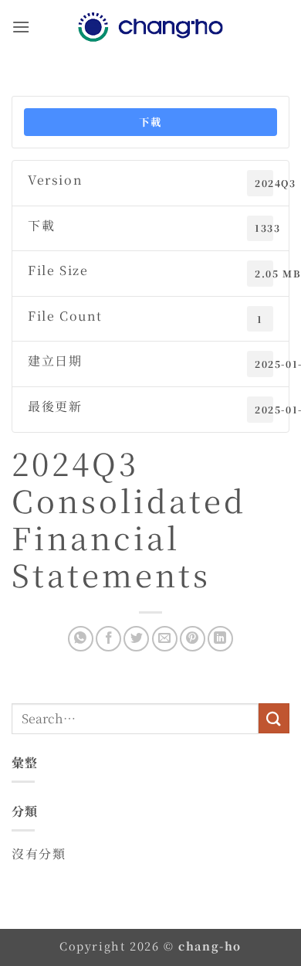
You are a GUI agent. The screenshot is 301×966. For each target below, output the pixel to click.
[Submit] (274, 718)
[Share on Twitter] (136, 638)
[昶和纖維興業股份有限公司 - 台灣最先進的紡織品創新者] (150, 27)
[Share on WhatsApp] (80, 638)
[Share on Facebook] (108, 638)
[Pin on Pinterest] (192, 638)
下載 (150, 121)
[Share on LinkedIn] (220, 638)
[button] (21, 27)
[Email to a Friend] (165, 638)
